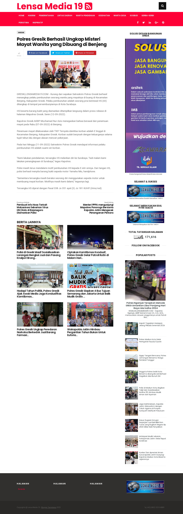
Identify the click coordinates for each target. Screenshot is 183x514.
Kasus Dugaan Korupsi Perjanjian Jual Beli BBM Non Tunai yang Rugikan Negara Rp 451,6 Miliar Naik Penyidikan (152, 423)
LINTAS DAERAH (64, 15)
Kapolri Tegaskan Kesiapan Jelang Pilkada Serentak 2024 (152, 324)
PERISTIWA (24, 22)
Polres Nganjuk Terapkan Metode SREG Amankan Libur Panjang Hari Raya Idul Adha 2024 (145, 305)
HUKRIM (31, 15)
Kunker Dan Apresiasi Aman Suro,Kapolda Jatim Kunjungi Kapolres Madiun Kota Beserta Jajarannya (152, 455)
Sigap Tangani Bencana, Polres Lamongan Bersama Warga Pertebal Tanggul (152, 357)
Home (21, 15)
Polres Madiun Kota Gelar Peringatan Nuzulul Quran (150, 340)
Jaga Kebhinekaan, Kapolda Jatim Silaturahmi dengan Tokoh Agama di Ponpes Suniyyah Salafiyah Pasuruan (151, 407)
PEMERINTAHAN (46, 15)
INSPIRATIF (38, 22)
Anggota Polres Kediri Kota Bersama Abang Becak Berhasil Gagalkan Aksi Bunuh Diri (152, 373)
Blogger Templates (48, 507)
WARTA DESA (120, 15)
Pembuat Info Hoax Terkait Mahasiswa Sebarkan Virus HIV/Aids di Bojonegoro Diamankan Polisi (32, 207)
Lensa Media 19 (51, 6)
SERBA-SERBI (148, 15)
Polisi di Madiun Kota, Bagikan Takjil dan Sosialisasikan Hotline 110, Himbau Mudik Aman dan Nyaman (152, 391)
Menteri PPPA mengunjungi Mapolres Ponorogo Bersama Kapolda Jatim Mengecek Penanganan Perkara (96, 207)
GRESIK (21, 32)
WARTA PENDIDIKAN (85, 15)
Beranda (21, 489)
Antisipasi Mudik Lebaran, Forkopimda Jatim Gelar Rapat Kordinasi (152, 438)
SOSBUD (134, 15)
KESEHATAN (104, 15)
